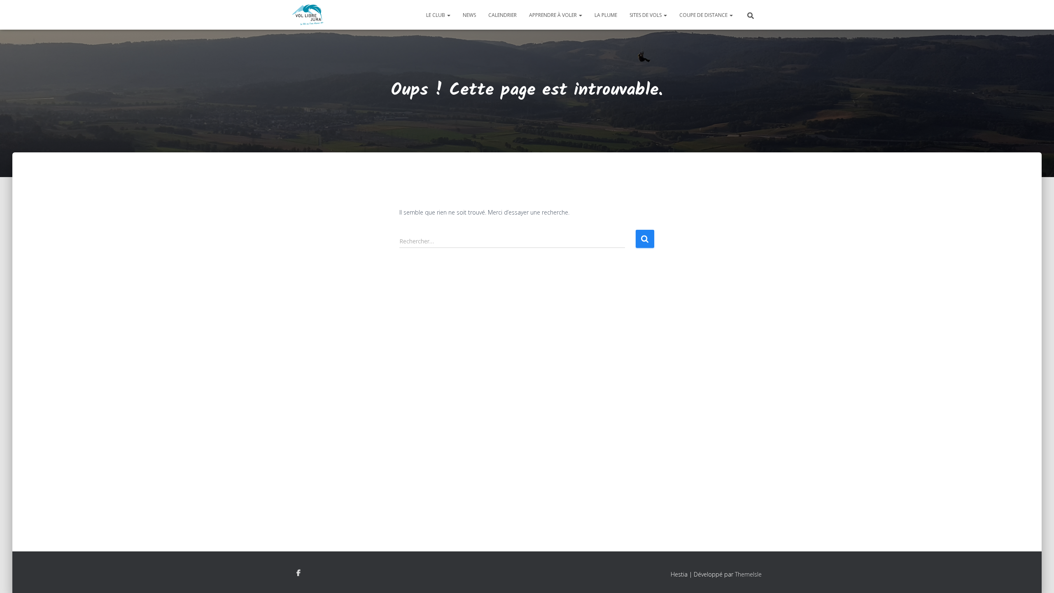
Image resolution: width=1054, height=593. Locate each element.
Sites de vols (646, 15)
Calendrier (502, 15)
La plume (606, 15)
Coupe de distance (704, 15)
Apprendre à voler (553, 15)
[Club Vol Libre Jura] (307, 15)
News (469, 15)
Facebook (298, 573)
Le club (436, 15)
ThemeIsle (748, 574)
